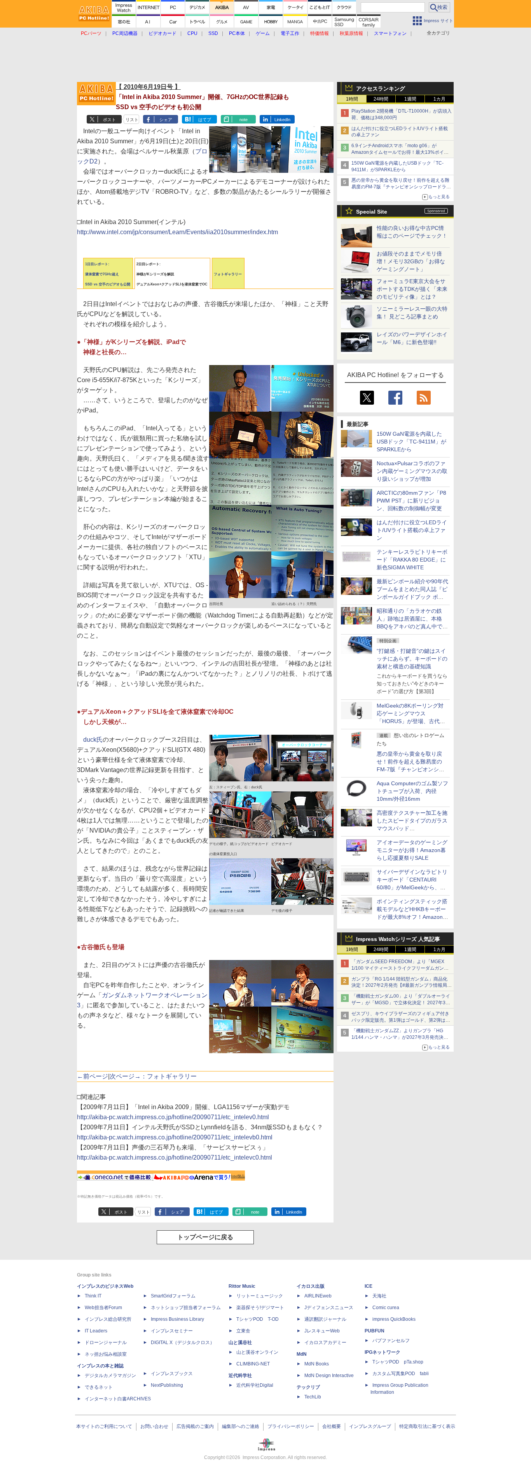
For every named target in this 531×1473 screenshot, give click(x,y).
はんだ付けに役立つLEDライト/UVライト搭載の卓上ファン (412, 530)
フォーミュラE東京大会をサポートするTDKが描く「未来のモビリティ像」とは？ (412, 289)
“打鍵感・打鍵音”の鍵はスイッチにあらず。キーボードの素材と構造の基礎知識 (412, 659)
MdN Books (316, 1364)
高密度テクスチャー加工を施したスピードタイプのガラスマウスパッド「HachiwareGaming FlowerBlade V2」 (412, 828)
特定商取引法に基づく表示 (427, 1426)
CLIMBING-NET (253, 1364)
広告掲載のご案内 (195, 1426)
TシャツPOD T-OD (257, 1319)
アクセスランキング (380, 88)
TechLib (312, 1397)
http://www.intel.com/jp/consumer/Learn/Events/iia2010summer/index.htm (177, 232)
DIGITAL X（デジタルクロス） (183, 1342)
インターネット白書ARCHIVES (118, 1399)
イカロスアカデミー (325, 1342)
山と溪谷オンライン (257, 1352)
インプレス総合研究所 (108, 1319)
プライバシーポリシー (290, 1426)
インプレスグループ (370, 1426)
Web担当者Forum (103, 1307)
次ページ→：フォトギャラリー (153, 1076)
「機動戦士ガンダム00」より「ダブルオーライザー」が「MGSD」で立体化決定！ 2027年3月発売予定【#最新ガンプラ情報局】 (400, 1002)
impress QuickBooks (394, 1319)
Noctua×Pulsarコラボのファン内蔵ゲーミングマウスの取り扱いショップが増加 (412, 471)
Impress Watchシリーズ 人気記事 (398, 939)
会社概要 (331, 1426)
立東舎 (243, 1331)
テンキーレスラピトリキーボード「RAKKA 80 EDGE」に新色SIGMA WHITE (412, 559)
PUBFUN (374, 1331)
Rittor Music (242, 1286)
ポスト (109, 119)
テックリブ (308, 1387)
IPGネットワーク (382, 1352)
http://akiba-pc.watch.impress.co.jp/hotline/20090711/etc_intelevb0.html (174, 1137)
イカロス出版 (311, 1286)
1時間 (352, 99)
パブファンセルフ (391, 1340)
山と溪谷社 (240, 1342)
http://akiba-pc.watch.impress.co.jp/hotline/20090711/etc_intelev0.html (173, 1117)
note (243, 119)
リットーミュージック (259, 1296)
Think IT (93, 1296)
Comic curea (385, 1307)
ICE (368, 1286)
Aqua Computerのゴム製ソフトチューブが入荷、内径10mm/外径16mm (412, 791)
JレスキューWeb (322, 1331)
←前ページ (92, 1076)
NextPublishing (167, 1385)
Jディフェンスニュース (328, 1307)
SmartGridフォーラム (173, 1296)
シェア (165, 119)
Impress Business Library (177, 1319)
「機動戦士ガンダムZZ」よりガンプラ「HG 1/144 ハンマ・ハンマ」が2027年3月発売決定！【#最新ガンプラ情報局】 (397, 1037)
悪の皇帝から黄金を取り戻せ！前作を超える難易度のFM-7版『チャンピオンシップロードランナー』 (401, 186)
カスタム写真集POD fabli (400, 1373)
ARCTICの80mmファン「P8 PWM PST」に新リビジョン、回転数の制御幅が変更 (411, 500)
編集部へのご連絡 (240, 1426)
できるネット (99, 1387)
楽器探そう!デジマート (260, 1307)
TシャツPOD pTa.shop (397, 1362)
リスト (132, 119)
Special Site (371, 212)
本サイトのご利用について (104, 1426)
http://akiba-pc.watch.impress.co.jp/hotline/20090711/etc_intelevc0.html (174, 1157)
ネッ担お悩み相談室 (106, 1354)
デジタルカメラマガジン (110, 1375)
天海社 (379, 1296)
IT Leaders (96, 1331)
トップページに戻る (205, 1237)
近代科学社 (240, 1375)
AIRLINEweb (318, 1296)
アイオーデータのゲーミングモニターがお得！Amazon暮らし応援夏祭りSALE (412, 850)
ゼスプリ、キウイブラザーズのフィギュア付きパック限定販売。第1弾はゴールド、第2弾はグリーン (400, 1020)
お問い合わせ (154, 1426)
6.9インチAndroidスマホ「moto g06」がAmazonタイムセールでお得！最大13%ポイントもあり (400, 152)
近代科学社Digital (254, 1385)
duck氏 (93, 739)
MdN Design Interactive (329, 1375)
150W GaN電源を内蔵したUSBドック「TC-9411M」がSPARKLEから (411, 441)
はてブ (204, 119)
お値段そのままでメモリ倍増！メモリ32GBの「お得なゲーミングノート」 (411, 261)
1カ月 (439, 99)
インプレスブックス (172, 1373)
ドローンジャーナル (106, 1342)
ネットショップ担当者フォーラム (186, 1307)
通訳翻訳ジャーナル (325, 1319)
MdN (302, 1354)
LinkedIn (282, 119)
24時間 (381, 99)
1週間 (410, 99)
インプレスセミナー (172, 1331)
